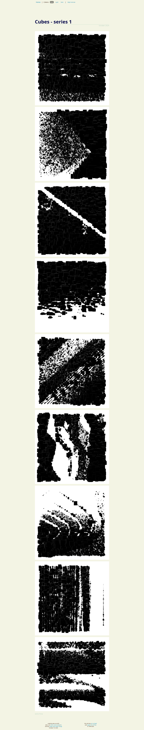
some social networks (56, 725)
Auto (51, 2)
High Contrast (71, 2)
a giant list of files (91, 725)
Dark (62, 2)
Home (38, 2)
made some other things (55, 726)
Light (56, 2)
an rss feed (94, 723)
